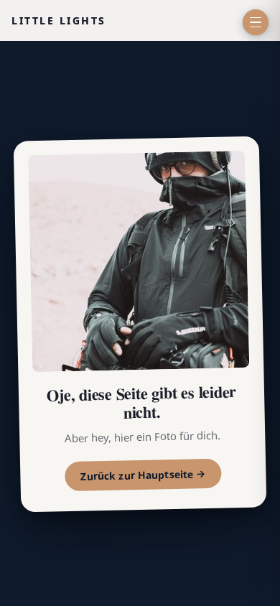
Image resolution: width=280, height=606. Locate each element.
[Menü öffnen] (256, 22)
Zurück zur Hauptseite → (143, 475)
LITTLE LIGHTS (58, 20)
